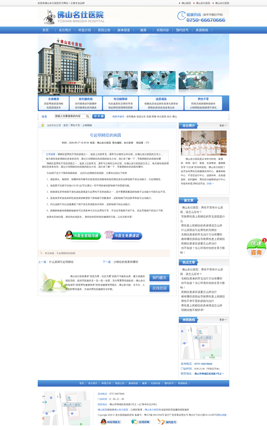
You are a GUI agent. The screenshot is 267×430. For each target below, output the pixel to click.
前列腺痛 (79, 103)
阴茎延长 (56, 107)
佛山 (174, 116)
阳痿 (130, 107)
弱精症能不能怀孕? (192, 310)
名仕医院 (161, 116)
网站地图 (222, 415)
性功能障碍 (120, 99)
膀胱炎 (151, 107)
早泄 (130, 103)
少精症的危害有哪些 (126, 261)
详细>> (210, 183)
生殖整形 (53, 99)
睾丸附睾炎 (172, 103)
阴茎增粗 (58, 103)
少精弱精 (194, 107)
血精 (202, 107)
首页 (45, 30)
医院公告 (104, 30)
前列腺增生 (81, 107)
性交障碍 (123, 103)
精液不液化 (211, 107)
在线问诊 (163, 30)
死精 (193, 103)
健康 (143, 30)
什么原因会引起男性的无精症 (199, 230)
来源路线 (202, 30)
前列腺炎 (92, 107)
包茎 (49, 107)
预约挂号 (182, 30)
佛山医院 (102, 409)
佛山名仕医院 (133, 16)
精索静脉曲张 (208, 103)
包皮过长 (141, 116)
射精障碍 (123, 107)
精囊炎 (147, 103)
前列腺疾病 (86, 99)
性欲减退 (113, 103)
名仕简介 (65, 30)
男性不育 (203, 99)
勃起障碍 (113, 107)
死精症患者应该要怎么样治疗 (199, 243)
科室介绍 (84, 30)
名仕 (169, 116)
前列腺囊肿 (91, 103)
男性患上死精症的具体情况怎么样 (201, 225)
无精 (198, 103)
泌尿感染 (161, 99)
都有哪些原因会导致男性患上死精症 (203, 239)
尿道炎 (158, 107)
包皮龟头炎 (169, 107)
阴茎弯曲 (49, 103)
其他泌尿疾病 (159, 103)
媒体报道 (123, 30)
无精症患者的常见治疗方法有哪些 (201, 234)
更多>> (223, 125)
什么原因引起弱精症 (61, 261)
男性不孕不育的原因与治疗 (197, 301)
